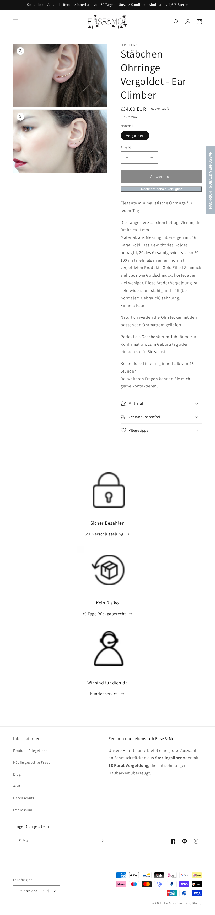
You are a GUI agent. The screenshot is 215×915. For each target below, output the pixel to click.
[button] (16, 22)
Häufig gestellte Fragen (33, 762)
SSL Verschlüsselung (104, 534)
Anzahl (126, 147)
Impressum (22, 810)
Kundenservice (104, 693)
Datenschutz (24, 797)
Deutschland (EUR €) (34, 890)
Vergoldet (135, 135)
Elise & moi (169, 903)
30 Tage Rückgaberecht (104, 614)
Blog (17, 774)
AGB (16, 786)
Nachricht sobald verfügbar (161, 189)
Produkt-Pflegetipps (30, 750)
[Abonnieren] (101, 841)
